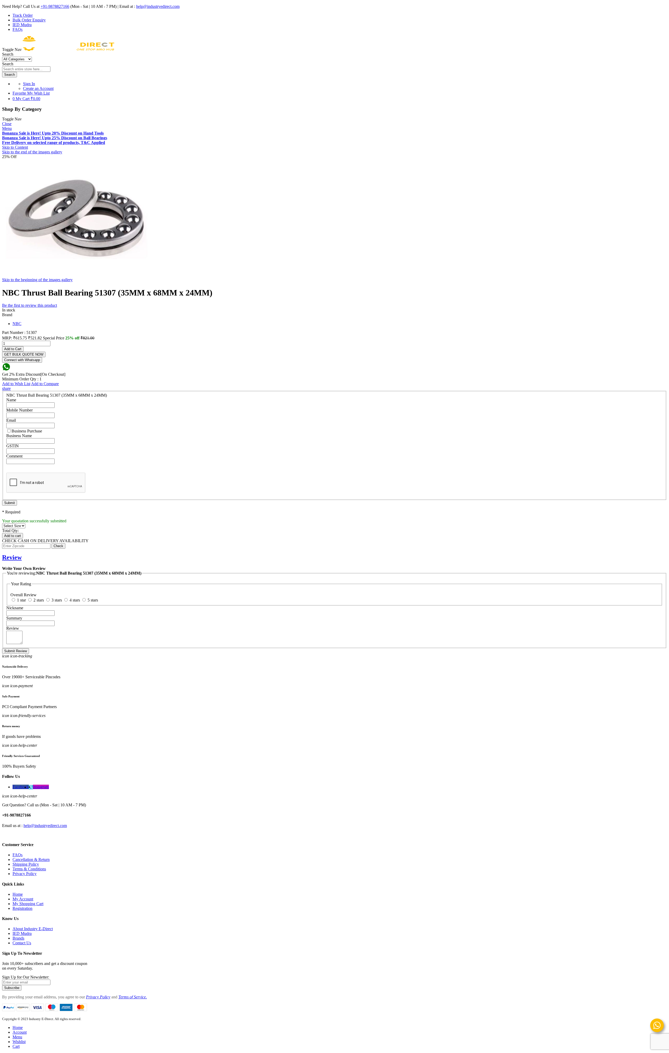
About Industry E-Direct (33, 929)
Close (6, 124)
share (6, 388)
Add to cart (12, 536)
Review (12, 557)
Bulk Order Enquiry (29, 20)
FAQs (17, 29)
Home (18, 894)
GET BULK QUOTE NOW (23, 354)
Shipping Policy (26, 864)
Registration (22, 908)
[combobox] (26, 69)
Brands (18, 938)
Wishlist (19, 1041)
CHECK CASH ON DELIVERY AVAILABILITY (45, 541)
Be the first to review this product (29, 305)
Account (20, 1032)
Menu (7, 128)
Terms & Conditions (29, 869)
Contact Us (22, 943)
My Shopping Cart (28, 903)
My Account (23, 899)
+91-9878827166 (55, 6)
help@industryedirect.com (158, 6)
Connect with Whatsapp (22, 360)
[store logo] (68, 49)
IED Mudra (22, 24)
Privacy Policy (25, 873)
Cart (16, 1046)
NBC (17, 323)
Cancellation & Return (31, 859)
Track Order (23, 15)
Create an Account (38, 88)
